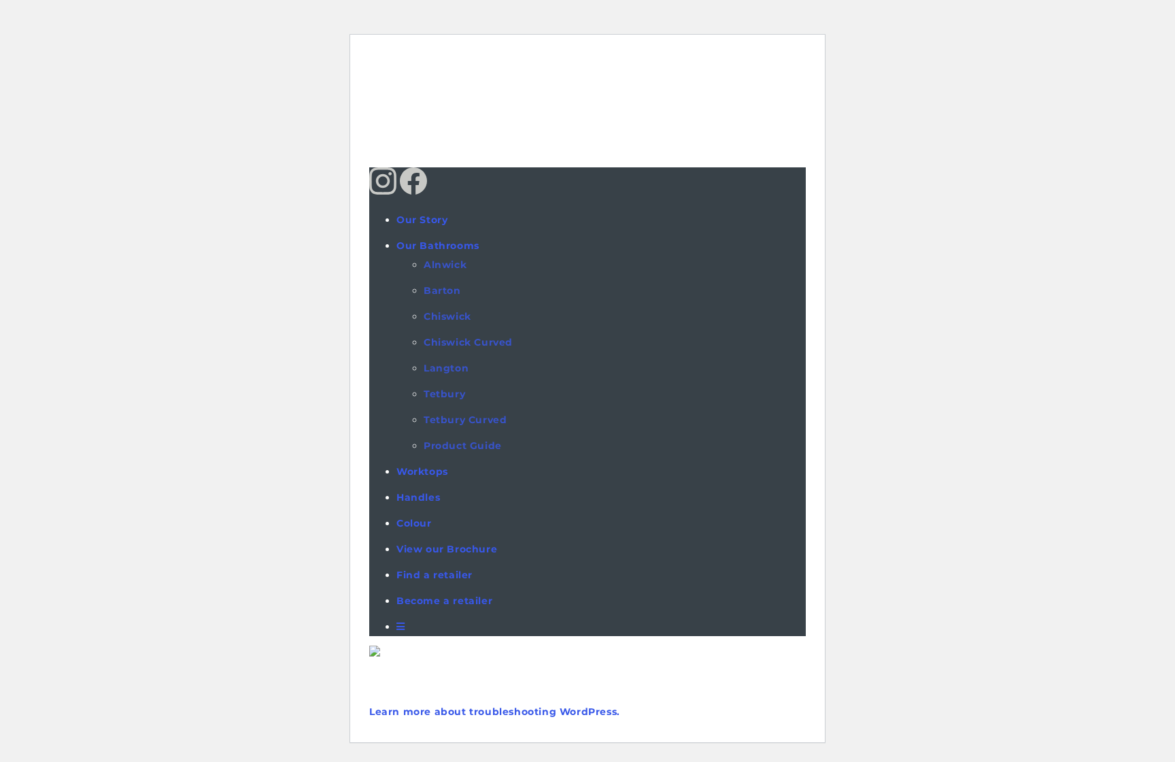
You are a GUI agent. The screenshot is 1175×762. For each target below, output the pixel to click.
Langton (446, 368)
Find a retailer (434, 575)
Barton (442, 290)
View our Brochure (446, 549)
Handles (418, 497)
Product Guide (463, 446)
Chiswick (447, 316)
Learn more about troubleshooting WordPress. (494, 712)
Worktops (422, 471)
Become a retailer (444, 601)
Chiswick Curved (468, 342)
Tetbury (444, 394)
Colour (414, 523)
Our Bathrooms (437, 245)
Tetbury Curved (465, 420)
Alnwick (445, 265)
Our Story (421, 220)
